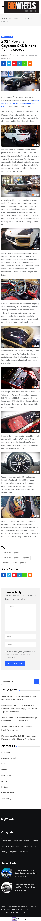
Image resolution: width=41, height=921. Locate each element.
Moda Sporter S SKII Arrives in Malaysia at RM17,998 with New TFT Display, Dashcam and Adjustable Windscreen (19, 708)
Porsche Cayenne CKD (20, 563)
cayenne (26, 558)
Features (4, 764)
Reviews (4, 787)
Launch (4, 781)
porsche (6, 563)
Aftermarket (5, 752)
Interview (4, 770)
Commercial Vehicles (9, 758)
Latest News (6, 775)
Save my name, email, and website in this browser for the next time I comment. (21, 654)
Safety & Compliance (9, 793)
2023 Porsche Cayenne (11, 553)
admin (5, 55)
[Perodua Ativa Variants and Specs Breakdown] (6, 887)
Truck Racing (6, 799)
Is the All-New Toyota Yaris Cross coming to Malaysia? (25, 873)
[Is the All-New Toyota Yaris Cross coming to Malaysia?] (6, 873)
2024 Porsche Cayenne (11, 558)
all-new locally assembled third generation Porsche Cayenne (20, 103)
